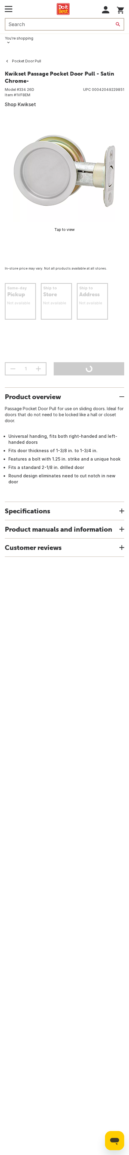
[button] (106, 9)
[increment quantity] (38, 369)
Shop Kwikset (20, 104)
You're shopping (19, 38)
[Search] (118, 24)
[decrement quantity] (12, 369)
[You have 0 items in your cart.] (120, 9)
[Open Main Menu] (8, 9)
